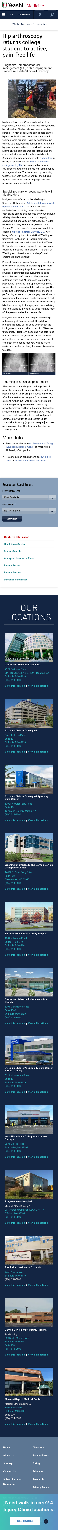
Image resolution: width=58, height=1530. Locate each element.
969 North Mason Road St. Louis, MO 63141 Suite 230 (17, 1342)
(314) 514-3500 (13, 680)
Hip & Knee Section (15, 544)
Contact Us (9, 1471)
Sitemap (8, 1463)
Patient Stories (12, 572)
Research (38, 1479)
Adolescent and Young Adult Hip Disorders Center (29, 445)
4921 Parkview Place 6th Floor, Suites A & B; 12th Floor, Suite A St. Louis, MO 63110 (27, 673)
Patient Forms (12, 565)
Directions (38, 1447)
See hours (25, 1521)
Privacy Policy (41, 1487)
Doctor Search (12, 551)
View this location (15, 685)
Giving (36, 1463)
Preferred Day (9, 504)
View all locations (38, 685)
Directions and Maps (15, 579)
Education (38, 1471)
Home (6, 1447)
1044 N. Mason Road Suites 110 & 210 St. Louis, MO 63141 (16, 942)
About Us (8, 1455)
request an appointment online (30, 460)
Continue (12, 519)
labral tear (47, 158)
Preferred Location (11, 491)
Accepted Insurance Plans (19, 558)
